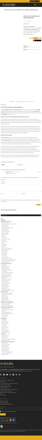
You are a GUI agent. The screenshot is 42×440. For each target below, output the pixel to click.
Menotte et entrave (5, 323)
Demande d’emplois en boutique (6, 404)
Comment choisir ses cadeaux (5, 390)
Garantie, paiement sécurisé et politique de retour (8, 393)
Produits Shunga (5, 316)
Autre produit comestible (6, 353)
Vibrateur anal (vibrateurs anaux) (7, 227)
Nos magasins (2, 381)
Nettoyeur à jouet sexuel (6, 300)
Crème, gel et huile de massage (7, 309)
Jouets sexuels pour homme (6, 263)
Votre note (3, 179)
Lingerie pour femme (5, 335)
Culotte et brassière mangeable (7, 351)
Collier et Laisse (4, 321)
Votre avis (3, 183)
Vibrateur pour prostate (6, 282)
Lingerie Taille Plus (5, 336)
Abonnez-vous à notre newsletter (8, 411)
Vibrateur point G (5, 226)
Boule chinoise (4, 254)
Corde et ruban (4, 328)
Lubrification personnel (37, 49)
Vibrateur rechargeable (6, 231)
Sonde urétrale (4, 277)
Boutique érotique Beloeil (5, 384)
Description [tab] (11, 101)
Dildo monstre (4, 252)
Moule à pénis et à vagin (6, 344)
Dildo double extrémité (6, 249)
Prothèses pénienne (5, 284)
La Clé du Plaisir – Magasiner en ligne (7, 380)
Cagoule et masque (5, 331)
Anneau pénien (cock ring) (6, 273)
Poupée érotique (4, 287)
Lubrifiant (31, 49)
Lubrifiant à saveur (5, 296)
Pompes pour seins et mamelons (7, 261)
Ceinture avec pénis (5, 257)
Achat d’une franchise (4, 402)
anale (6, 109)
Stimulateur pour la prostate (7, 278)
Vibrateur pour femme (6, 222)
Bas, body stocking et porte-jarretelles (8, 339)
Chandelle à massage (5, 308)
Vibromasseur (4, 317)
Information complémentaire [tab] (22, 101)
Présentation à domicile (4, 387)
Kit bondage (4, 325)
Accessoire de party (5, 345)
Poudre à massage (5, 314)
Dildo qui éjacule (5, 250)
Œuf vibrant (4, 240)
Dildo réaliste (4, 245)
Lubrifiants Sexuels (4, 291)
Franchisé (29, 47)
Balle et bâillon (4, 326)
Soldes (2, 218)
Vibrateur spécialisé (5, 234)
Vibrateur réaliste (5, 230)
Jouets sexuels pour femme (6, 221)
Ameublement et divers (6, 332)
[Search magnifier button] (39, 1)
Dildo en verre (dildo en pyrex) (7, 248)
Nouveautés (3, 220)
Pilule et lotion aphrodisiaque (7, 305)
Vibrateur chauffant (5, 232)
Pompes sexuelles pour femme (7, 258)
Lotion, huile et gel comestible (7, 313)
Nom (2, 193)
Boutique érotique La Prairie (6, 386)
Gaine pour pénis (5, 285)
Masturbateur (4, 264)
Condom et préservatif (6, 286)
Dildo (2, 243)
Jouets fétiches (3, 318)
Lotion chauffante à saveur (6, 312)
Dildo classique (4, 244)
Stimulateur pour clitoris (6, 239)
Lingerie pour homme (5, 340)
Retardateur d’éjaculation (6, 276)
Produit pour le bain (5, 346)
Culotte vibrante (4, 241)
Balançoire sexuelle (5, 327)
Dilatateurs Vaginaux (5, 262)
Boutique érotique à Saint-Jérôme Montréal (9, 383)
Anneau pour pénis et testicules (7, 272)
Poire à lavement (5, 281)
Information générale (4, 401)
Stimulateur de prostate (6, 280)
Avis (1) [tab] (31, 101)
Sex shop (24, 50)
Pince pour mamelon (5, 330)
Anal (28, 49)
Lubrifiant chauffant (5, 298)
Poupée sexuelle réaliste (6, 289)
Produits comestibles (5, 350)
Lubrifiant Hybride (5, 299)
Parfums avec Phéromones (6, 303)
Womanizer (4, 236)
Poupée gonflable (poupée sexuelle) (8, 290)
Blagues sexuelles (5, 354)
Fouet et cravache (5, 322)
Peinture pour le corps (6, 348)
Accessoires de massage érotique (7, 307)
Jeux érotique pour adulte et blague (7, 341)
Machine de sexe (4, 319)
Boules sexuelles (4, 253)
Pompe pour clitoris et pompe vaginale (9, 259)
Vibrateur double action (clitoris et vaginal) (9, 223)
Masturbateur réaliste (5, 267)
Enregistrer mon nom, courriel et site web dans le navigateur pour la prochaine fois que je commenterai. (20, 201)
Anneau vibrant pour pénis (6, 275)
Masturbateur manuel (5, 266)
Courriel (24, 193)
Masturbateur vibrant (5, 268)
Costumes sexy (4, 337)
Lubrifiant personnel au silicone (7, 294)
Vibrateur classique (5, 225)
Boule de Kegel (4, 255)
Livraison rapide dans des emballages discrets (8, 389)
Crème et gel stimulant (6, 304)
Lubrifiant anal (33, 47)
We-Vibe (3, 235)
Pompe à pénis (4, 271)
